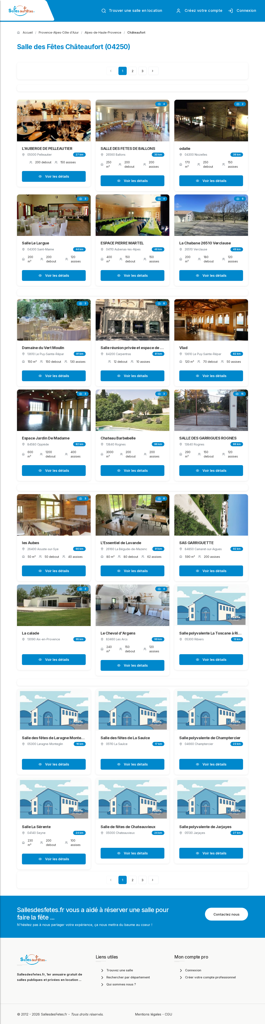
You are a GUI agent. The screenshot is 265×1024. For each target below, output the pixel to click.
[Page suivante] (153, 71)
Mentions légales (148, 1014)
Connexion (245, 10)
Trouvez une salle (119, 970)
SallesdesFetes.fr (54, 1014)
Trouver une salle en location (135, 10)
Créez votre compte (203, 10)
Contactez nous (226, 914)
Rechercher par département (128, 977)
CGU (168, 1014)
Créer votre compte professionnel (210, 977)
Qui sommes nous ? (121, 984)
